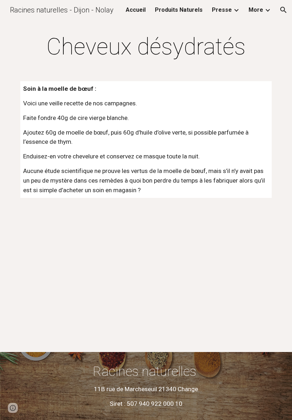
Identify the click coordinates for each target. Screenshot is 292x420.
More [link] (256, 9)
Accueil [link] (136, 9)
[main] (146, 47)
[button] (283, 10)
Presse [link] (222, 9)
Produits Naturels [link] (179, 9)
